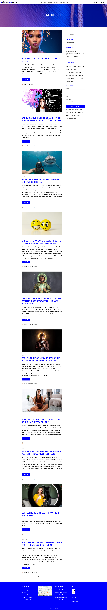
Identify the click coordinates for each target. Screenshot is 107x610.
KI (29, 84)
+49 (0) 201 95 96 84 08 (27, 597)
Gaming (67, 69)
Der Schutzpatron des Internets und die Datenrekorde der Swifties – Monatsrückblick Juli (41, 301)
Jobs (73, 595)
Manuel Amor (25, 84)
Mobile (70, 75)
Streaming (76, 78)
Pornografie (80, 75)
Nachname (67, 93)
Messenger (83, 73)
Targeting (81, 78)
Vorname (67, 88)
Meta (67, 75)
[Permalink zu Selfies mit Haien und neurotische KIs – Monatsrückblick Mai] (42, 162)
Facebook (81, 67)
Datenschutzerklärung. (73, 118)
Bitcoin (67, 66)
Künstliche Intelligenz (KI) (70, 73)
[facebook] (100, 2)
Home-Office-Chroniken (70, 70)
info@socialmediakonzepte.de (28, 601)
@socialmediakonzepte (61, 592)
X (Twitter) (68, 81)
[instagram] (95, 2)
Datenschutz (68, 67)
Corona (83, 66)
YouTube (72, 81)
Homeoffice (78, 70)
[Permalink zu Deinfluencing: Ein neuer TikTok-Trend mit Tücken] (42, 495)
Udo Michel (25, 145)
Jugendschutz (78, 72)
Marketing (78, 73)
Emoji (78, 67)
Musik (73, 75)
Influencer (82, 70)
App (78, 64)
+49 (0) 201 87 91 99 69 (27, 599)
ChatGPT (79, 66)
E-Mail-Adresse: (68, 99)
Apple (81, 64)
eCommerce (74, 67)
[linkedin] (97, 2)
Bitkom (70, 66)
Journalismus (73, 72)
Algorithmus (74, 64)
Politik (76, 75)
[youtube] (102, 2)
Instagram (68, 72)
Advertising (69, 64)
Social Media (68, 78)
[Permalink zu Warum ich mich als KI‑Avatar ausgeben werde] (42, 41)
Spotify (72, 78)
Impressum (74, 599)
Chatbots (74, 66)
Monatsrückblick (30, 145)
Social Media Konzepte (61, 589)
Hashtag (74, 69)
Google (71, 69)
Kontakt (74, 597)
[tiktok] (105, 2)
